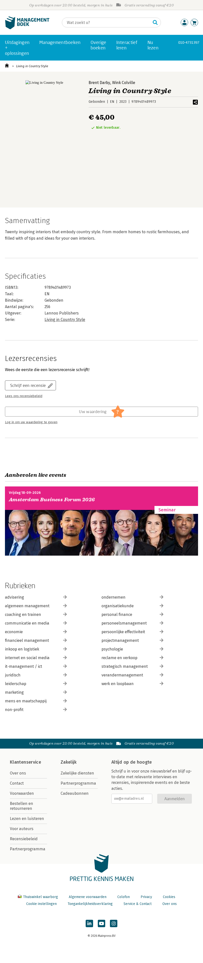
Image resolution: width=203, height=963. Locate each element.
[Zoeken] (155, 22)
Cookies (169, 897)
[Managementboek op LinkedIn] (89, 923)
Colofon (123, 897)
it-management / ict (23, 666)
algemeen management (27, 606)
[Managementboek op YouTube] (101, 923)
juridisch (13, 675)
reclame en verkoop (119, 657)
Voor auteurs (21, 828)
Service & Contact (138, 904)
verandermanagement (122, 675)
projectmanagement (120, 640)
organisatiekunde (118, 606)
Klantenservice (25, 762)
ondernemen (114, 597)
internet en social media (27, 657)
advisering (14, 597)
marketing (14, 692)
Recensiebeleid (24, 839)
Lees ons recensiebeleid (23, 396)
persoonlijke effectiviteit (123, 631)
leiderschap (15, 683)
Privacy (146, 897)
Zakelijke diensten (77, 773)
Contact (17, 783)
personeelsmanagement (124, 623)
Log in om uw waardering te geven (31, 422)
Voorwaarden (22, 793)
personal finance (117, 614)
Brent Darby (99, 82)
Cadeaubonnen (75, 793)
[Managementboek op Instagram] (113, 923)
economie (14, 631)
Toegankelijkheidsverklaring (90, 904)
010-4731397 (188, 42)
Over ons (18, 773)
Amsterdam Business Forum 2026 (52, 500)
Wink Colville (123, 82)
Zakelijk (68, 762)
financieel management (27, 640)
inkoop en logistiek (22, 649)
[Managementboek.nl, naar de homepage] (27, 28)
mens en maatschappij (26, 701)
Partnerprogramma (27, 849)
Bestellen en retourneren (21, 806)
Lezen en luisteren (27, 818)
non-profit (14, 709)
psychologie (112, 649)
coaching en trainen (23, 614)
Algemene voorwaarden (87, 897)
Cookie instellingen (41, 904)
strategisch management (125, 666)
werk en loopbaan (118, 683)
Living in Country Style (32, 66)
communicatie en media (27, 623)
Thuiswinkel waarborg (40, 897)
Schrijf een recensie (28, 385)
